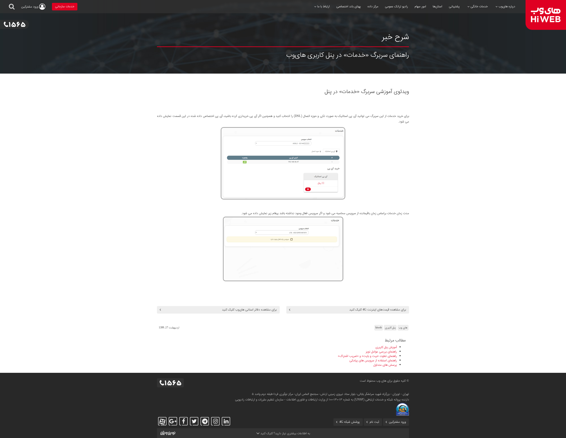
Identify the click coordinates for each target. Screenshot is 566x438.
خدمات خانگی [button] (479, 6)
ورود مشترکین (397, 422)
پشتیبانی (454, 6)
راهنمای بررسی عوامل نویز (381, 351)
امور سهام (420, 6)
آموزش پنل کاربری (386, 347)
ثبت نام (374, 422)
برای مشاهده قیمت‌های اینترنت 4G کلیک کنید (377, 309)
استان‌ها (437, 6)
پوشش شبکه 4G (349, 422)
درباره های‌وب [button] (507, 6)
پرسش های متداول (385, 365)
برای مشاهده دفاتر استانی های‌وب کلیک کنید (249, 309)
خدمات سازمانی (64, 6)
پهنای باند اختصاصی (348, 6)
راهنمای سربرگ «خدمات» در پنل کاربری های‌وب (347, 55)
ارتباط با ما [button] (323, 6)
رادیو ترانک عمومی (396, 6)
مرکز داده (372, 6)
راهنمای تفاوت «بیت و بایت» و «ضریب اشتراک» (367, 356)
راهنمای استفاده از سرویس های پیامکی (373, 360)
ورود (30, 7)
